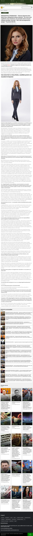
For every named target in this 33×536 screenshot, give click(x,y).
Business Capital (20, 519)
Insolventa (14, 519)
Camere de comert (20, 517)
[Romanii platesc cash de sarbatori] (16, 418)
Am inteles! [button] (30, 534)
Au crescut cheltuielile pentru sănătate (6, 528)
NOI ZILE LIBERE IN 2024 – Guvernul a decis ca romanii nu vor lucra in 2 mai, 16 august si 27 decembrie (5, 501)
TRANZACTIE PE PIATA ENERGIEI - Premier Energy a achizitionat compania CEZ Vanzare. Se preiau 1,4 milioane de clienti (27, 428)
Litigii (11, 517)
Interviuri (11, 521)
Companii (2, 519)
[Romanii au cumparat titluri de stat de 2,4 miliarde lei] (16, 466)
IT (24, 519)
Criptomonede (8, 519)
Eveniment (7, 517)
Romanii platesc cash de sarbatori (15, 427)
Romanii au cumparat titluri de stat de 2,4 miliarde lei (16, 475)
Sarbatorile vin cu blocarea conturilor (16, 403)
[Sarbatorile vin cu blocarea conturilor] (16, 394)
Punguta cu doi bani (4, 521)
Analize (2, 517)
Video (15, 521)
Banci (15, 517)
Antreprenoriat (27, 517)
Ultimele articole (4, 385)
